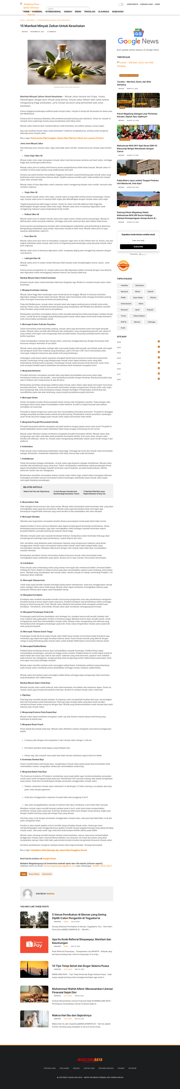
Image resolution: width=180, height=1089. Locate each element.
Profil (123, 328)
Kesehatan (31, 20)
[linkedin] (42, 880)
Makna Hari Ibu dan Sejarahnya (36, 491)
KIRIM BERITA (132, 4)
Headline (124, 285)
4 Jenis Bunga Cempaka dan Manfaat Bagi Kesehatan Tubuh (66, 492)
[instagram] (154, 11)
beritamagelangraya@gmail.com (60, 866)
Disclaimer (64, 1068)
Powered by (134, 254)
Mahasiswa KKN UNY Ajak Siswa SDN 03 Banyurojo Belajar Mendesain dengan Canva (137, 148)
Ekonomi (124, 310)
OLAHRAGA (103, 11)
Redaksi (76, 1068)
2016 (138, 379)
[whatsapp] (146, 11)
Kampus (123, 206)
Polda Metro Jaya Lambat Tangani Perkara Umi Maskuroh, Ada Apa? (138, 182)
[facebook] (139, 11)
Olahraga (151, 322)
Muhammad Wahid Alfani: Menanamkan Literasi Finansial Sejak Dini (82, 990)
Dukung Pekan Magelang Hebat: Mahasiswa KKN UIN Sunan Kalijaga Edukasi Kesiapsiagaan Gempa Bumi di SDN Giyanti (136, 215)
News (141, 304)
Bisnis (66, 921)
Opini (122, 107)
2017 (138, 374)
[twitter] (143, 11)
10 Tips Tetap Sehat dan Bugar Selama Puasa (80, 965)
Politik (123, 297)
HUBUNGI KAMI (146, 4)
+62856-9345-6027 (101, 866)
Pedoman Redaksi (106, 1068)
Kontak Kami (89, 1068)
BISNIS (78, 11)
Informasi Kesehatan (129, 75)
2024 (138, 352)
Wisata (153, 297)
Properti (150, 310)
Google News (49, 858)
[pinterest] (150, 11)
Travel (123, 316)
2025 (138, 347)
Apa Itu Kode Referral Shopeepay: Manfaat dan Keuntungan (81, 941)
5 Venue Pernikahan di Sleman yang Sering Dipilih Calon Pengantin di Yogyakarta (79, 916)
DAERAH (68, 11)
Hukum (123, 174)
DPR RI (123, 322)
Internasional (126, 304)
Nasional (124, 291)
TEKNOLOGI (89, 11)
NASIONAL (37, 11)
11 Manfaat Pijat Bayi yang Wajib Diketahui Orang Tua (94, 492)
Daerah (150, 291)
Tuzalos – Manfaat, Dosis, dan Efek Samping (134, 83)
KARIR (157, 4)
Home (22, 20)
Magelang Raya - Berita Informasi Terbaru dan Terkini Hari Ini (96, 1077)
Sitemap (121, 1068)
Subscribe (138, 247)
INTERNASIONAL (53, 11)
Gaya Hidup (34, 874)
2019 (138, 363)
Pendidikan (124, 139)
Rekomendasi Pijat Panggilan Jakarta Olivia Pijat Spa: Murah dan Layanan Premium (67, 138)
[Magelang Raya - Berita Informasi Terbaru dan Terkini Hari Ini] (31, 14)
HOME (26, 11)
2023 (138, 358)
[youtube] (158, 11)
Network (132, 1068)
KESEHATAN (117, 11)
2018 (138, 368)
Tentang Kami (49, 1068)
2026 (138, 342)
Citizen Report (139, 316)
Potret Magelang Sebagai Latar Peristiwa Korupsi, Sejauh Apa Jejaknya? (137, 115)
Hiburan (137, 322)
